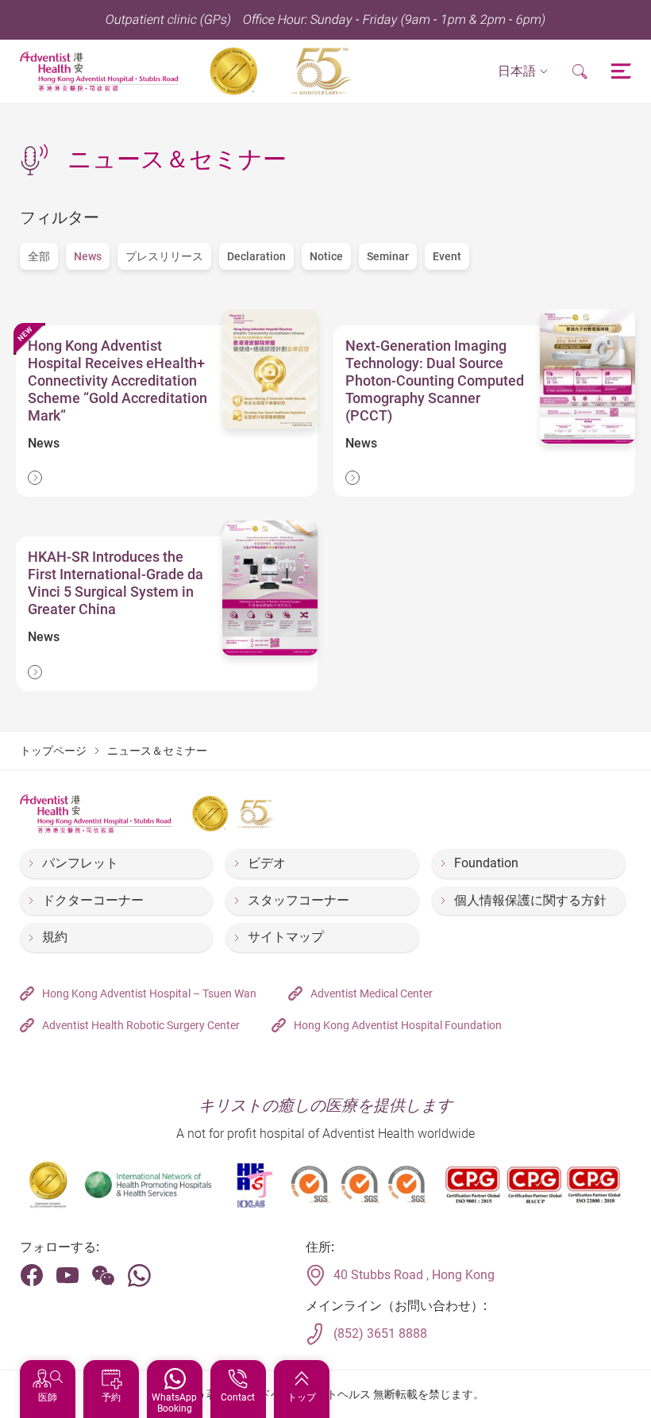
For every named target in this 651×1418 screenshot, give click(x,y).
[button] (523, 71)
